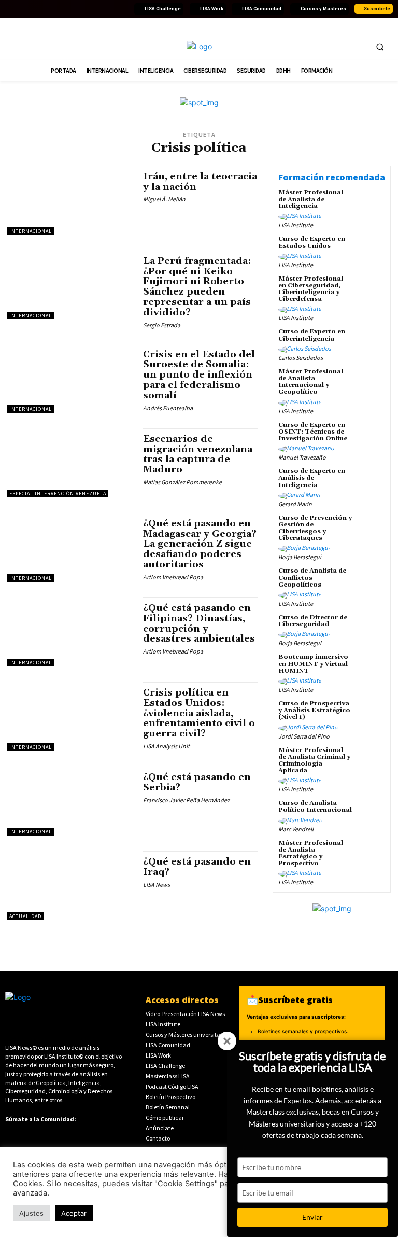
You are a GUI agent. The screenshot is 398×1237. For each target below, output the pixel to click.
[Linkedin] (35, 9)
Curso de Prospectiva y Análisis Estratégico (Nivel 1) (314, 710)
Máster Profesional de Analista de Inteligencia (310, 199)
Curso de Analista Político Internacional (315, 806)
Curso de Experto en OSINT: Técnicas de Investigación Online (312, 431)
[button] (380, 47)
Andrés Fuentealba (168, 408)
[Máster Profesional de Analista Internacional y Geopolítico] (371, 382)
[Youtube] (48, 9)
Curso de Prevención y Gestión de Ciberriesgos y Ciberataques (315, 528)
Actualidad (25, 916)
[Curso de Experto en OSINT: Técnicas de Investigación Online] (371, 436)
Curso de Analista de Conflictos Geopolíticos (312, 577)
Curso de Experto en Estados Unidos (311, 242)
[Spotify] (98, 9)
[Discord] (85, 9)
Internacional (30, 231)
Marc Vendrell (296, 829)
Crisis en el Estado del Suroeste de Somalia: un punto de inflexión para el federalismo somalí (199, 375)
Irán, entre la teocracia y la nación (200, 182)
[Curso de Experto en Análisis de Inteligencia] (371, 482)
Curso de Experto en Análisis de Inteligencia (311, 478)
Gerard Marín (295, 504)
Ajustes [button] (31, 1213)
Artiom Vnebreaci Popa (173, 577)
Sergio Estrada (161, 325)
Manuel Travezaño (302, 457)
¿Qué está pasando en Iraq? (197, 867)
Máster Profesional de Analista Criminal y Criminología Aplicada (314, 760)
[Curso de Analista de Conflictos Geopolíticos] (371, 581)
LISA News (156, 884)
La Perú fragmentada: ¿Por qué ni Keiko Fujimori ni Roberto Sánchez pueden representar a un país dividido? (197, 286)
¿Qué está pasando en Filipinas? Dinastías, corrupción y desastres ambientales (199, 623)
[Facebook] (11, 9)
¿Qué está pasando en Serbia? (197, 782)
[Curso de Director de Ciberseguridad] (371, 628)
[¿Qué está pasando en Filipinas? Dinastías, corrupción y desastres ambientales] (70, 631)
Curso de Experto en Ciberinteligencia (311, 335)
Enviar (312, 1217)
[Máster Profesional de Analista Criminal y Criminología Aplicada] (371, 761)
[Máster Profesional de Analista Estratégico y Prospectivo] (371, 854)
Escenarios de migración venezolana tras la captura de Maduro (197, 454)
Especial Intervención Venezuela (57, 493)
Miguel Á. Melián (164, 199)
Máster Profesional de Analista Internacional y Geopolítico (310, 382)
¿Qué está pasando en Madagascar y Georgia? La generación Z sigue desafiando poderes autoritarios (200, 544)
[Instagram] (60, 9)
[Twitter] (23, 9)
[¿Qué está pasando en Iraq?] (70, 885)
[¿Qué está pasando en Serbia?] (70, 801)
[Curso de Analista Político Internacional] (371, 814)
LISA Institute (295, 225)
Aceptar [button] (74, 1213)
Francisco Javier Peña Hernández (186, 800)
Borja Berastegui (299, 557)
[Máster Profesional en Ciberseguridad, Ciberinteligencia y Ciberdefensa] (371, 289)
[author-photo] (301, 217)
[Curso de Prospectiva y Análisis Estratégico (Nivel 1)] (371, 714)
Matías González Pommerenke (182, 482)
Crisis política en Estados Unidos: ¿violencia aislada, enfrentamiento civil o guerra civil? (199, 713)
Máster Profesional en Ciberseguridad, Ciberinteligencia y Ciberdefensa (310, 289)
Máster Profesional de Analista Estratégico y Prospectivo (310, 853)
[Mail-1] (123, 9)
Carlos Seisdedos (300, 358)
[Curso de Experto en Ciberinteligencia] (371, 342)
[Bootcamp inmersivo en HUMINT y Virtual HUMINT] (371, 668)
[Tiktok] (73, 9)
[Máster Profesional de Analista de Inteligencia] (371, 203)
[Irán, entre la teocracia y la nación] (70, 200)
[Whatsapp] (110, 9)
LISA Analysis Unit (166, 746)
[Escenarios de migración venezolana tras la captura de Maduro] (70, 462)
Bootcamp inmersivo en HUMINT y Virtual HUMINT (313, 663)
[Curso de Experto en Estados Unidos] (371, 249)
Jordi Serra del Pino (304, 736)
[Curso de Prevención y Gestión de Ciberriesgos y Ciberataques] (371, 529)
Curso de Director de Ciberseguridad (312, 621)
